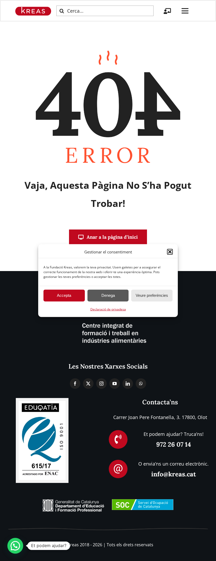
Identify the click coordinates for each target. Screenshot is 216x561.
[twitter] (88, 383)
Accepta (64, 295)
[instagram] (101, 383)
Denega (108, 295)
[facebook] (75, 383)
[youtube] (114, 383)
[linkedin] (127, 383)
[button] (170, 251)
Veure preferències (152, 295)
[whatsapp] (141, 383)
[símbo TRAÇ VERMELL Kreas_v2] (33, 8)
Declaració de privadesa (108, 309)
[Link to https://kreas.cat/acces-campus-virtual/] (167, 11)
